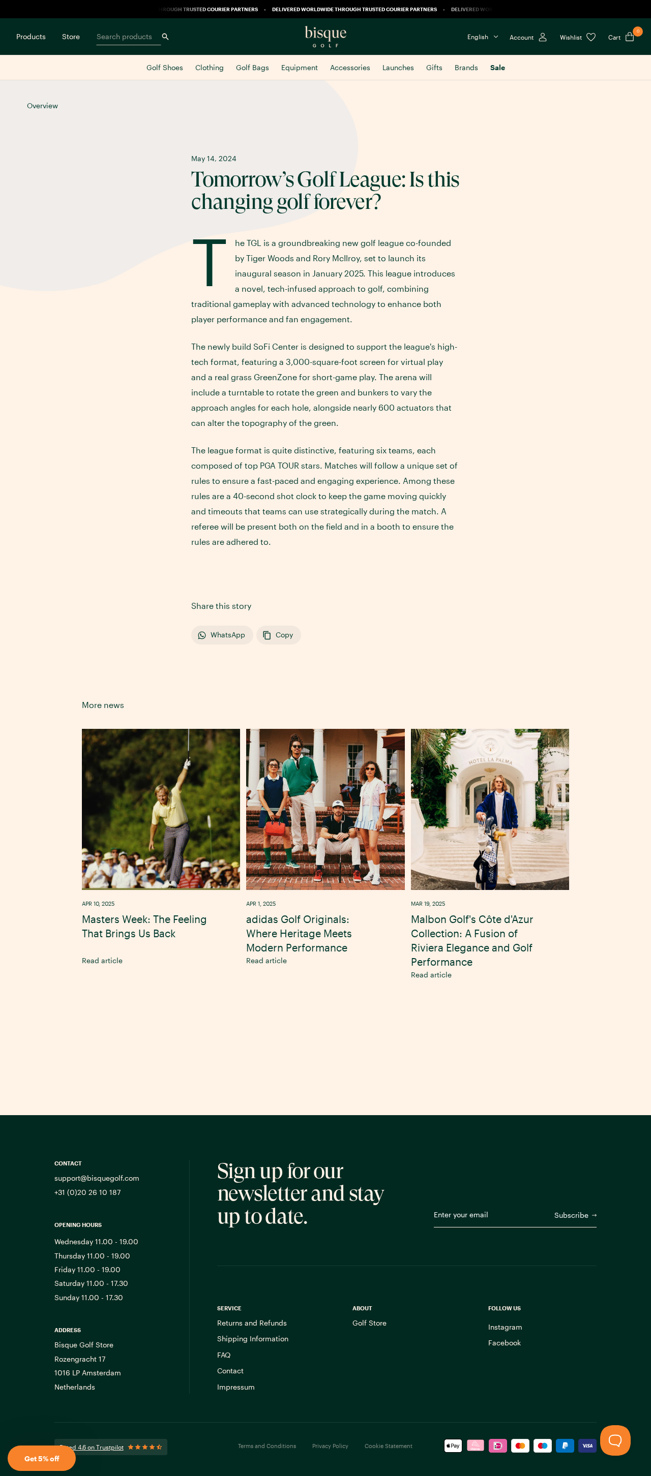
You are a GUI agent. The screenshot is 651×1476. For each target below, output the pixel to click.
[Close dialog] (474, 640)
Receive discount (380, 787)
